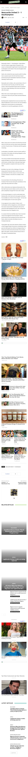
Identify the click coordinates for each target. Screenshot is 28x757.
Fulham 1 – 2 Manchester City (5, 483)
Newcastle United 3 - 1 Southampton (13, 466)
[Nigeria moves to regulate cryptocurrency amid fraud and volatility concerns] (5, 608)
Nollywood (14, 527)
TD (6, 17)
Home (2, 7)
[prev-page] (2, 615)
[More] (19, 22)
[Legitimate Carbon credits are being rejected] (14, 549)
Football (7, 7)
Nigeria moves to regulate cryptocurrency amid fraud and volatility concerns (17, 608)
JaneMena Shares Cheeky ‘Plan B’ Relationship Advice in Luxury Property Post (14, 531)
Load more (13, 752)
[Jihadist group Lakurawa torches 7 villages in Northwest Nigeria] (5, 601)
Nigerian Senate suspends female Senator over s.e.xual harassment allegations (18, 593)
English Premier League (15, 7)
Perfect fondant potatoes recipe (22, 483)
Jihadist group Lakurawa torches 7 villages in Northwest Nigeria (17, 747)
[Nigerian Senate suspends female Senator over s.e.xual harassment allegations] (5, 593)
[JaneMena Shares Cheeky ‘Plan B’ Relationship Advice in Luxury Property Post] (14, 521)
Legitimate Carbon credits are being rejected (14, 559)
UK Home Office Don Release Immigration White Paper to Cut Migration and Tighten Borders (14, 587)
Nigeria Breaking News (15, 596)
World (14, 557)
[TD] (2, 17)
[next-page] (5, 615)
